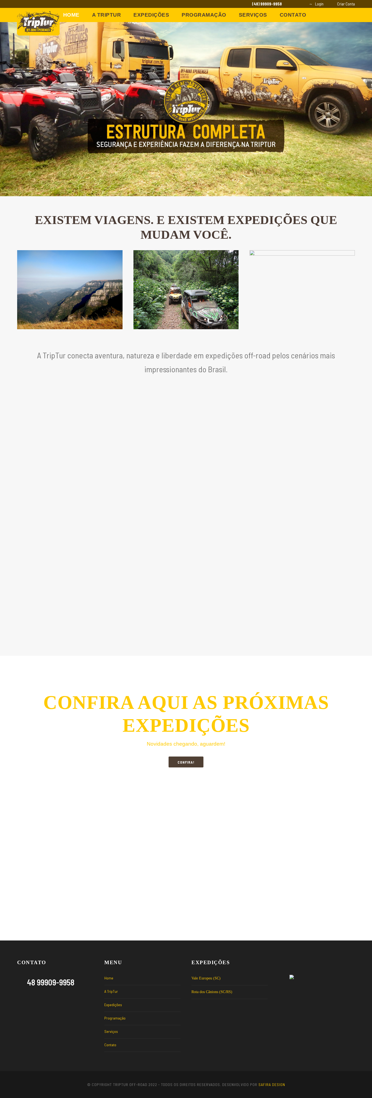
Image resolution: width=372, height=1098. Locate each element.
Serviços (253, 15)
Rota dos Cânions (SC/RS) (211, 992)
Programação (204, 15)
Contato (293, 15)
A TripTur (106, 15)
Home (71, 15)
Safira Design (271, 1084)
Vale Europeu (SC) (206, 978)
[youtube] (290, 3)
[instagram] (299, 3)
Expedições (151, 15)
